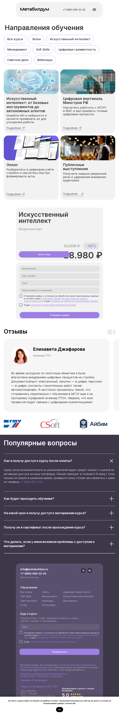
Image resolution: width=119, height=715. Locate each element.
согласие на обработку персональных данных (74, 301)
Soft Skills (43, 49)
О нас (23, 605)
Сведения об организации (33, 680)
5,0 (65, 695)
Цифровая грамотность (76, 592)
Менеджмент (17, 49)
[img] (31, 81)
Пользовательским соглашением (77, 665)
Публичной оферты (30, 670)
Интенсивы (48, 605)
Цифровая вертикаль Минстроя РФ (83, 100)
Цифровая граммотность (77, 49)
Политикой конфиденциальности (37, 667)
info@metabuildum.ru (34, 569)
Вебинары (45, 60)
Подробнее (13, 128)
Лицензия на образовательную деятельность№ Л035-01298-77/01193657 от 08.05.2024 (43, 675)
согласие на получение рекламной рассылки (53, 305)
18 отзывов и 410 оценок (77, 696)
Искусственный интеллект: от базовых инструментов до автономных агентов (27, 104)
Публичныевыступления (75, 166)
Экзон (36, 39)
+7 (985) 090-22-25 (33, 573)
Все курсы (15, 39)
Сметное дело (17, 60)
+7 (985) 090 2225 (31, 481)
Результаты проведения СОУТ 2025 (38, 686)
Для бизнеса (70, 600)
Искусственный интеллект (70, 39)
